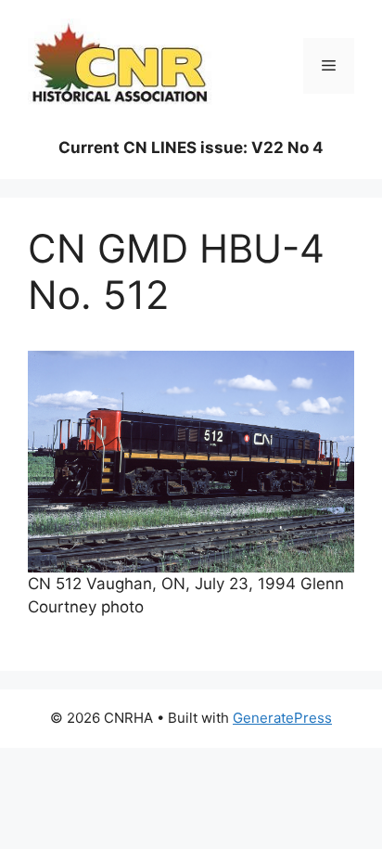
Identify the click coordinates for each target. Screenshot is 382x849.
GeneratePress (282, 718)
